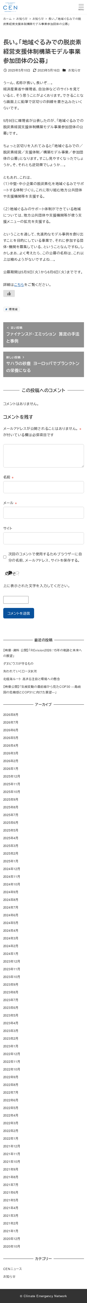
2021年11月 (11, 1154)
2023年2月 (11, 1038)
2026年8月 (11, 714)
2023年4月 (11, 1023)
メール (10, 502)
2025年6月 (11, 822)
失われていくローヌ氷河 (20, 671)
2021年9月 (11, 1169)
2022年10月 (11, 1069)
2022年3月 (11, 1123)
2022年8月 (11, 1084)
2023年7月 (11, 1000)
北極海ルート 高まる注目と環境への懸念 (31, 679)
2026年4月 (11, 745)
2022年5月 (11, 1108)
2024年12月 (11, 869)
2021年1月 (11, 1231)
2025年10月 (11, 791)
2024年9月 (11, 892)
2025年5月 (11, 830)
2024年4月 (11, 930)
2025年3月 (11, 845)
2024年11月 (11, 876)
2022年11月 (11, 1061)
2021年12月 (11, 1146)
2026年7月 (11, 722)
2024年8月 (11, 899)
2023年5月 (11, 1015)
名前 (8, 477)
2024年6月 (11, 915)
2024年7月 (11, 907)
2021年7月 (11, 1184)
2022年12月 (11, 1054)
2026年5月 (11, 737)
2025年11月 (11, 784)
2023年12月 (11, 961)
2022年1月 (11, 1138)
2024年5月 (11, 923)
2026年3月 (11, 753)
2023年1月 (11, 1046)
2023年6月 (11, 1007)
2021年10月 (11, 1161)
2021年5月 (11, 1200)
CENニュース (12, 1269)
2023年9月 (11, 984)
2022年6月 (11, 1100)
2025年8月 (11, 807)
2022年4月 (11, 1115)
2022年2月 (11, 1130)
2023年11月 (11, 969)
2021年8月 (11, 1177)
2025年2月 (11, 853)
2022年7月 (11, 1092)
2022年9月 (11, 1077)
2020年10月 (11, 1246)
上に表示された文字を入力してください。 (36, 585)
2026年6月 (11, 730)
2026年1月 (11, 768)
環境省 (13, 309)
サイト (7, 528)
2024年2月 (11, 946)
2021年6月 (11, 1192)
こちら (19, 284)
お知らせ (74, 70)
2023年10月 (11, 977)
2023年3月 (11, 1030)
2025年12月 (11, 776)
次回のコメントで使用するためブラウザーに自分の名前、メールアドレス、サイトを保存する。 (45, 557)
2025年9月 (11, 799)
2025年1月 (11, 861)
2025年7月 (11, 815)
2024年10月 (11, 884)
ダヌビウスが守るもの (18, 663)
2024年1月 (11, 953)
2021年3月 (11, 1215)
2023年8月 (11, 992)
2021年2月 (11, 1223)
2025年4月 (11, 838)
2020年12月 (11, 1238)
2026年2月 (11, 761)
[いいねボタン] (9, 293)
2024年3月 (11, 938)
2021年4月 (11, 1208)
